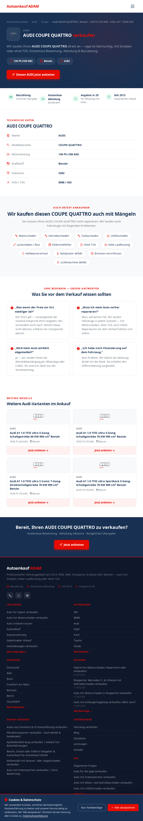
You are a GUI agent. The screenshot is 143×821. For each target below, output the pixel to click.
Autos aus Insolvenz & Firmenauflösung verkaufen (37, 727)
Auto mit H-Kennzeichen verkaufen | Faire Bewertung (32, 771)
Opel (77, 629)
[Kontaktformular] (27, 595)
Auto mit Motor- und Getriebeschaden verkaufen (103, 782)
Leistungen (80, 744)
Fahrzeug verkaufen (86, 727)
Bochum (12, 690)
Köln (9, 673)
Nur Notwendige (91, 807)
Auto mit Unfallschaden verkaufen (94, 788)
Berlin (10, 696)
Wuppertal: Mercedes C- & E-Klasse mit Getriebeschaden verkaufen (97, 681)
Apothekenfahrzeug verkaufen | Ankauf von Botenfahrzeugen (33, 744)
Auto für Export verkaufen (22, 612)
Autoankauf (23, 6)
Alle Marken (81, 651)
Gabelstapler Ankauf (19, 640)
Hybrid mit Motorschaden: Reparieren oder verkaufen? (100, 669)
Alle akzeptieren (125, 807)
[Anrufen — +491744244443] (10, 595)
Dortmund (13, 667)
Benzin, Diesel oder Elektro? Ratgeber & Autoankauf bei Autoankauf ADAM (31, 753)
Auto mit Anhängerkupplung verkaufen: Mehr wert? (105, 702)
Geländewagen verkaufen (22, 646)
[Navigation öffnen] (132, 6)
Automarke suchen (17, 21)
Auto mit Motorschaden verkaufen (27, 617)
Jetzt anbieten (74, 545)
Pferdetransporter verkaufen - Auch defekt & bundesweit (34, 734)
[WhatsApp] (18, 595)
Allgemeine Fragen (85, 765)
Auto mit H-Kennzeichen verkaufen (94, 777)
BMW (77, 617)
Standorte (80, 738)
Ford (76, 635)
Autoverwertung (16, 635)
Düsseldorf (13, 701)
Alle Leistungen (16, 651)
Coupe (44, 21)
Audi (34, 21)
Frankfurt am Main (18, 684)
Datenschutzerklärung (35, 815)
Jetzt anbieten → (38, 450)
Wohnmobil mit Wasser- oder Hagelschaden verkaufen (33, 762)
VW (76, 612)
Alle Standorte (15, 707)
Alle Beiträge (82, 711)
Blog (76, 732)
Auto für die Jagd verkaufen (90, 771)
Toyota (78, 640)
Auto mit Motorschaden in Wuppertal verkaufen (102, 693)
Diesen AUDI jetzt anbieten (35, 74)
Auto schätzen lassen (19, 623)
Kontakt (78, 749)
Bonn (10, 679)
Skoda (77, 646)
